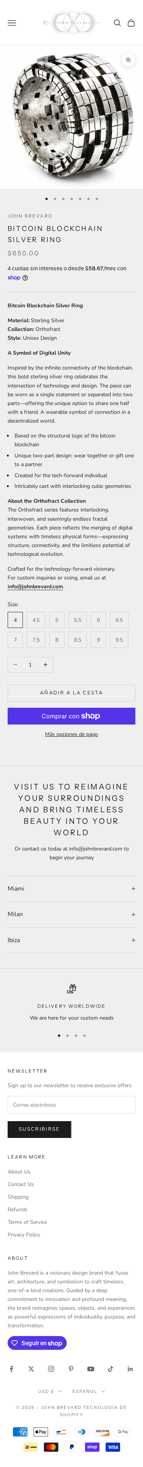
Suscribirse (39, 1129)
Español (84, 1391)
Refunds (17, 1209)
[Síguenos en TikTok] (110, 1369)
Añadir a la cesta (71, 692)
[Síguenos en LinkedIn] (130, 1369)
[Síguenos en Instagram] (51, 1369)
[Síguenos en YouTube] (91, 1369)
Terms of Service (27, 1222)
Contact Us (21, 1184)
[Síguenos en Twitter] (31, 1369)
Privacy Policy (24, 1234)
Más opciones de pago (71, 734)
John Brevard (30, 216)
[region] (71, 1003)
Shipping (18, 1197)
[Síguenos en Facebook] (11, 1369)
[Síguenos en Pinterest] (71, 1369)
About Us (19, 1171)
